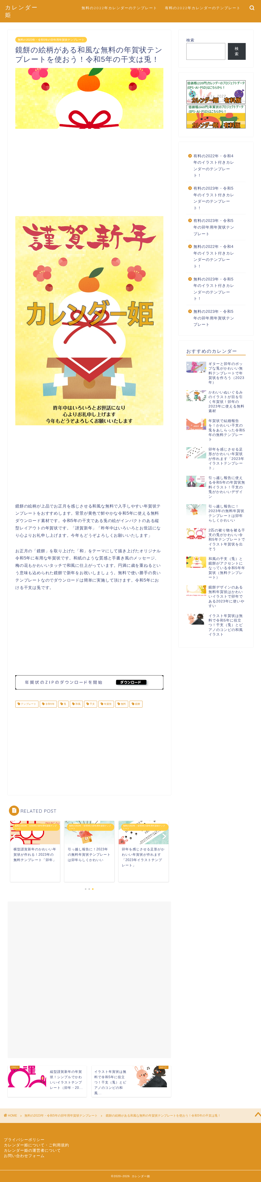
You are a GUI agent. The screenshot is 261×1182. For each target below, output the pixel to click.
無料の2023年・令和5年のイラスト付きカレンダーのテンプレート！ (213, 289)
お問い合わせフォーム (24, 1155)
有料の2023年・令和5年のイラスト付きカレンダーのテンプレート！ (213, 198)
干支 (92, 704)
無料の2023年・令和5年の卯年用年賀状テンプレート (51, 39)
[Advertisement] (89, 172)
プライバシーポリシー (24, 1139)
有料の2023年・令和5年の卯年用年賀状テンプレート (213, 227)
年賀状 (107, 704)
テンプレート (28, 704)
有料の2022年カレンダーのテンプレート (203, 8)
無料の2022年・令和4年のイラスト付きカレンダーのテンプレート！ (213, 256)
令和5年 (50, 704)
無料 (123, 704)
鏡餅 (137, 704)
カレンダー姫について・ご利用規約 (36, 1145)
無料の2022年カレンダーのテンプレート (119, 8)
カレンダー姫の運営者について (32, 1150)
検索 (190, 40)
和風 (78, 704)
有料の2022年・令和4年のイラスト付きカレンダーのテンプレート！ (213, 166)
